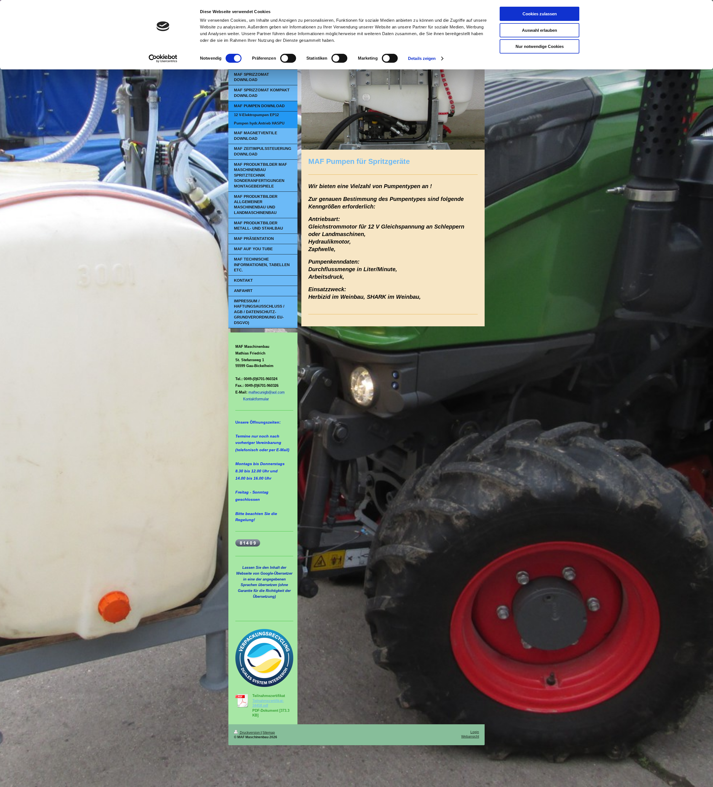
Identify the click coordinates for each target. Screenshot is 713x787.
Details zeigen (422, 58)
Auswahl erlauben (539, 30)
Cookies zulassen (539, 13)
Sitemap (268, 732)
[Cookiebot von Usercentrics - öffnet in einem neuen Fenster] (163, 58)
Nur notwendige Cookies (540, 46)
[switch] (288, 58)
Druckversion (250, 732)
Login (474, 732)
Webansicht (470, 736)
